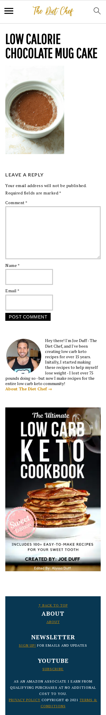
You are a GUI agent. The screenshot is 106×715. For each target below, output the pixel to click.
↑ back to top (53, 605)
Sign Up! (27, 645)
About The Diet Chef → (28, 389)
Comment (16, 202)
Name (12, 265)
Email (12, 290)
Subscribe (53, 669)
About (53, 622)
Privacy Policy (24, 700)
